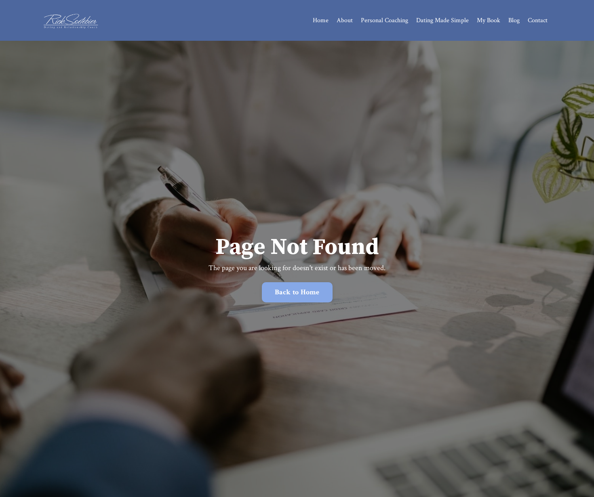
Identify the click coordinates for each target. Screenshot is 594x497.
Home (321, 20)
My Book (488, 20)
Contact (538, 20)
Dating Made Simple (442, 20)
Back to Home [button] (297, 292)
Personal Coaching (384, 20)
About (345, 20)
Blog (514, 20)
